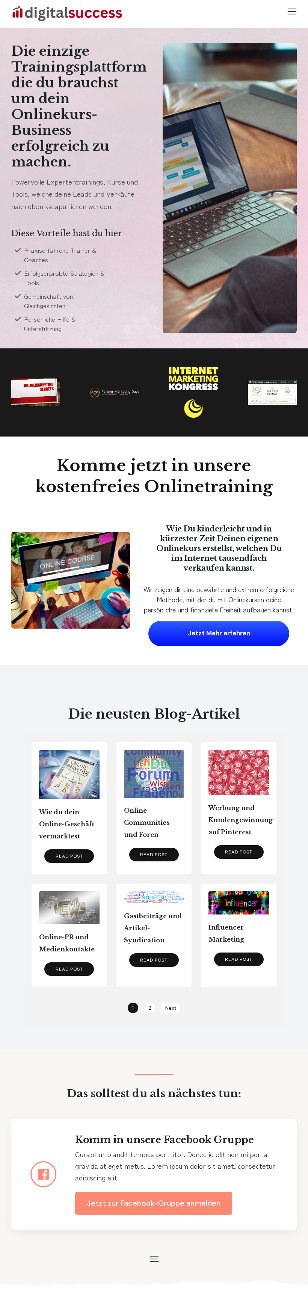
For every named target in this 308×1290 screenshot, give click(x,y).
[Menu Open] (264, 11)
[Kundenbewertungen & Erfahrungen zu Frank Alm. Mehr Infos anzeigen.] (272, 392)
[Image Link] (67, 11)
